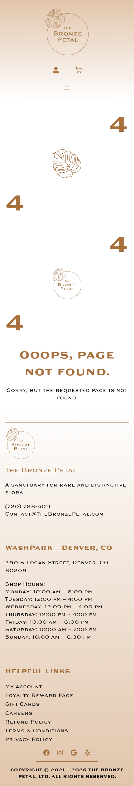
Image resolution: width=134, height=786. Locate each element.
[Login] (55, 70)
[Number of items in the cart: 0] (78, 70)
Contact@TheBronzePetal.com (54, 514)
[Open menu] (67, 88)
